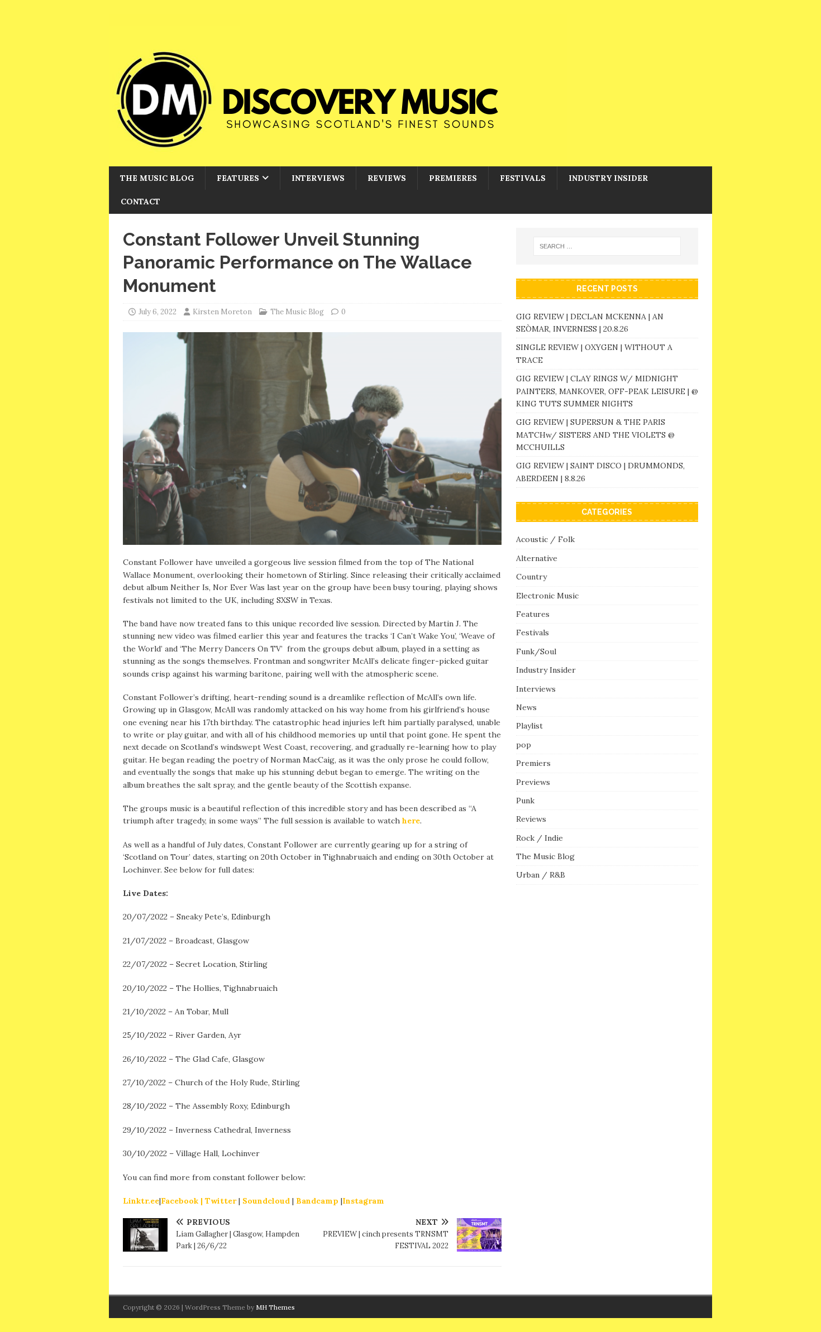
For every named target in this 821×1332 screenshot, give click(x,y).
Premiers (533, 763)
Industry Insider (608, 178)
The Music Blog (157, 178)
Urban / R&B (540, 875)
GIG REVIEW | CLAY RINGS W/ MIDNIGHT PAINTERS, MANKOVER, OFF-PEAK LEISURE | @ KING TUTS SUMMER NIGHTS (607, 391)
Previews (533, 782)
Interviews (318, 178)
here (411, 821)
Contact (140, 202)
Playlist (529, 726)
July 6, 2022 (157, 312)
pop (523, 745)
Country (531, 577)
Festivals (523, 178)
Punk (525, 801)
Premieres (453, 178)
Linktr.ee (141, 1201)
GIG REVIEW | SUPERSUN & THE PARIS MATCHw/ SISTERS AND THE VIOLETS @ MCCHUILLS (595, 434)
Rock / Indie (539, 838)
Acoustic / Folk (545, 539)
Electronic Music (547, 596)
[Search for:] (607, 246)
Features (238, 178)
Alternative (536, 558)
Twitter (221, 1201)
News (526, 707)
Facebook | (182, 1201)
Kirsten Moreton (222, 312)
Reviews (386, 178)
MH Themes (275, 1307)
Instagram (363, 1201)
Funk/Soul (536, 651)
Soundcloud (267, 1201)
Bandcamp (318, 1201)
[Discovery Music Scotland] (338, 160)
